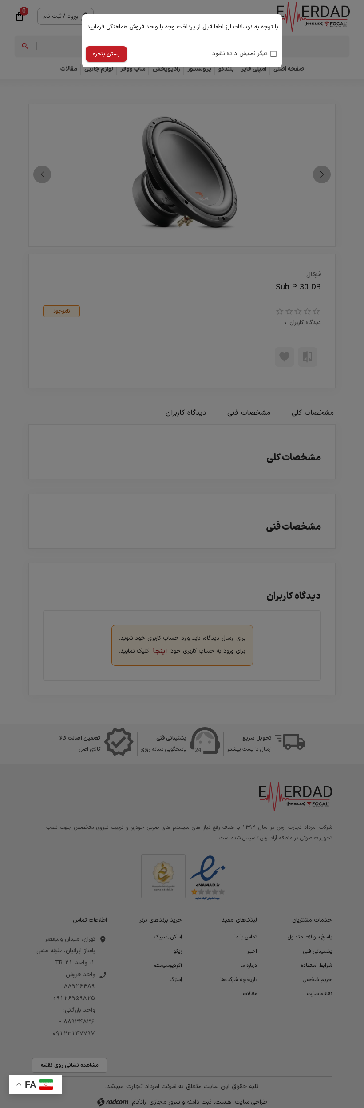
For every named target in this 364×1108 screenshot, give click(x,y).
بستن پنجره (106, 54)
